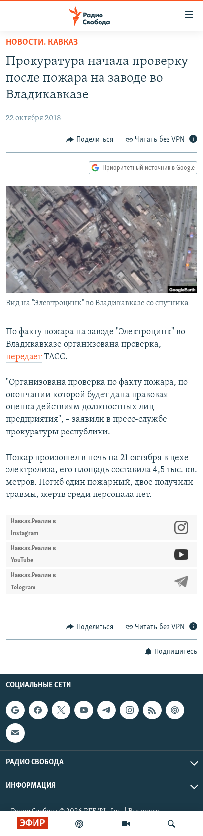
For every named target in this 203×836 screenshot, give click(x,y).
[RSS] (152, 710)
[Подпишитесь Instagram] (129, 710)
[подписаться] (15, 732)
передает (24, 357)
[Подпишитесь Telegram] (106, 710)
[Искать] (171, 823)
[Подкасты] (175, 710)
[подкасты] (79, 823)
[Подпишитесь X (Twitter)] (61, 710)
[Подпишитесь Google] (15, 710)
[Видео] (125, 823)
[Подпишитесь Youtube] (83, 710)
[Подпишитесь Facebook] (38, 710)
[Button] (89, 139)
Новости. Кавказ (42, 42)
